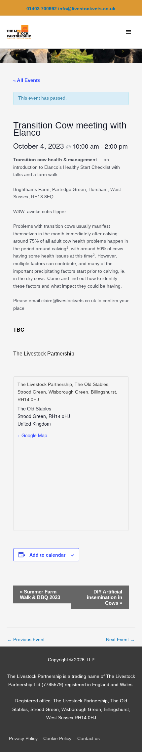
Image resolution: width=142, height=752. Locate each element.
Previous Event (26, 639)
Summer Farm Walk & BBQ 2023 (40, 594)
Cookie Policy (57, 738)
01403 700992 (41, 8)
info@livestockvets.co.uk (87, 8)
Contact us (88, 738)
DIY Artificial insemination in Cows (104, 597)
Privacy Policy (23, 738)
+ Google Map (32, 435)
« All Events (26, 80)
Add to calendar (47, 554)
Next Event (120, 639)
